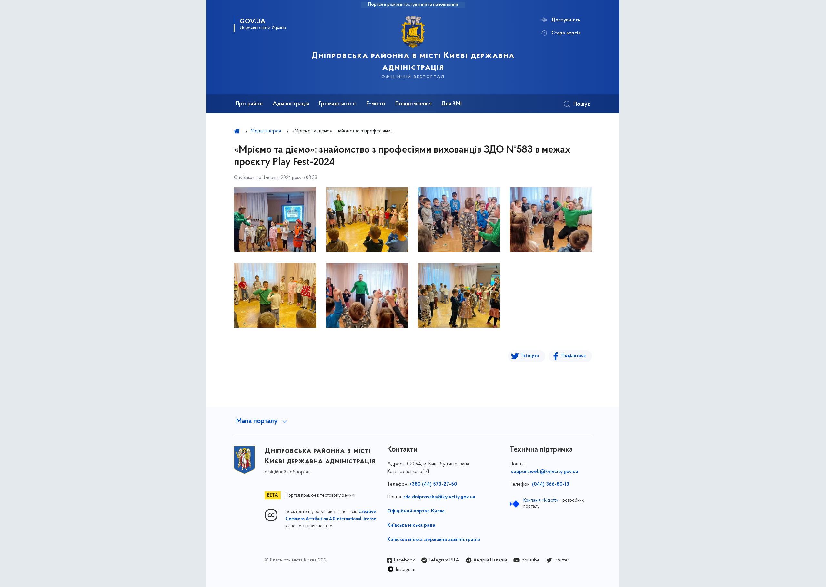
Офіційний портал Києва (416, 511)
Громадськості (338, 104)
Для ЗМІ (451, 104)
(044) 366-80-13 (550, 484)
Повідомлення (413, 104)
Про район (249, 104)
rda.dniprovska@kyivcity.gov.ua (439, 496)
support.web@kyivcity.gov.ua (544, 471)
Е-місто (375, 104)
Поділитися (573, 356)
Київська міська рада (411, 525)
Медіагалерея (266, 131)
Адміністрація (291, 104)
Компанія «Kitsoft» (540, 500)
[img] (275, 219)
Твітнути (530, 356)
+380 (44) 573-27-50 (433, 484)
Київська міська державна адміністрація (433, 539)
